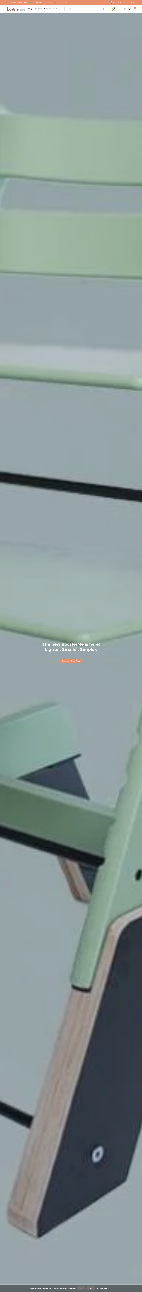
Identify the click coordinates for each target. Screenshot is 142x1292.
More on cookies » (103, 1288)
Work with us (49, 9)
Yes (81, 1288)
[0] (133, 9)
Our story (38, 9)
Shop (30, 9)
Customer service (129, 2)
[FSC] (113, 9)
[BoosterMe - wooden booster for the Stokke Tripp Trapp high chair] (16, 9)
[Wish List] (129, 9)
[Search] (102, 9)
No (91, 1288)
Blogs (58, 9)
